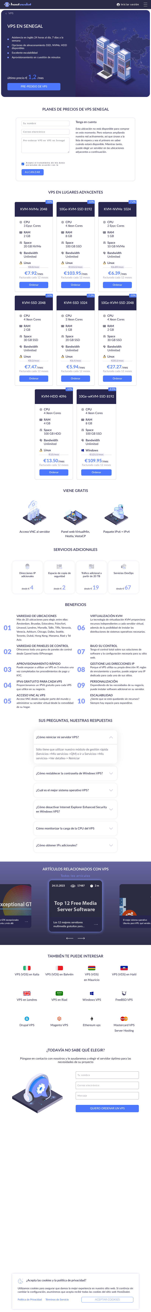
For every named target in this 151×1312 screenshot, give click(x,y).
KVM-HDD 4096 (53, 396)
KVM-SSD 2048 (33, 303)
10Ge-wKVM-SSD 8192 (96, 396)
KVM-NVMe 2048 (33, 209)
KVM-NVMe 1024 (117, 209)
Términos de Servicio (57, 1299)
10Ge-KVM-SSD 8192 (75, 209)
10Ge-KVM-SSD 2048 (117, 303)
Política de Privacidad (30, 1299)
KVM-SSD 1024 (75, 303)
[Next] (81, 938)
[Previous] (69, 938)
